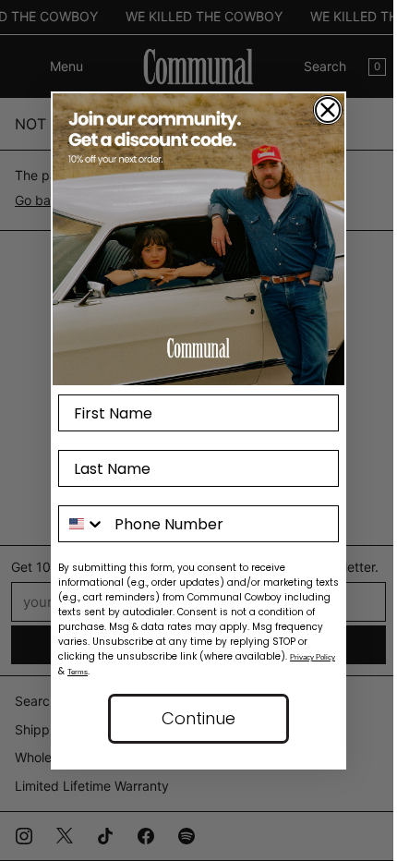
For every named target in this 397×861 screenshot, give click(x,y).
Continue (198, 718)
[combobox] (82, 523)
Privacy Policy (312, 657)
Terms (77, 672)
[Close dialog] (328, 110)
